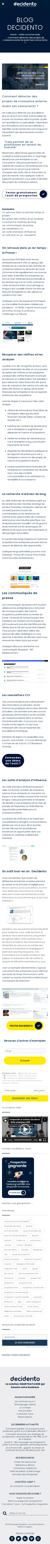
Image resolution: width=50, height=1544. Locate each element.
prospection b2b (25, 1283)
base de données (11, 1231)
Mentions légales (25, 1527)
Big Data (35, 1235)
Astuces (29, 1226)
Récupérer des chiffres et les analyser (22, 218)
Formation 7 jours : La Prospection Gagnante (25, 1504)
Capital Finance (34, 307)
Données (25, 1250)
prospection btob (11, 1288)
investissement (22, 1080)
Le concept (25, 1407)
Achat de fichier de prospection (17, 1221)
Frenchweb (39, 554)
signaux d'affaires (10, 1083)
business (8, 1240)
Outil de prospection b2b (28, 1273)
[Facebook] (12, 1538)
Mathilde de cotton (29, 1073)
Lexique (35, 1269)
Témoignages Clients (25, 1404)
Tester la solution (25, 1498)
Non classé (8, 1273)
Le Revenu (29, 310)
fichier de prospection (21, 1254)
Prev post (10, 1090)
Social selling (32, 1306)
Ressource (8, 1302)
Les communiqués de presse (17, 225)
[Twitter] (18, 1538)
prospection (36, 1080)
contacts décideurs (24, 1245)
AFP (31, 649)
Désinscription (25, 1417)
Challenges (8, 314)
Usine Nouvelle (10, 558)
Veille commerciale (29, 34)
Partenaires (9, 1278)
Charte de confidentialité (35, 1347)
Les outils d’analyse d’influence (19, 231)
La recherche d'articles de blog (19, 222)
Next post (40, 1090)
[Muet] (40, 1140)
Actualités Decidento (12, 1226)
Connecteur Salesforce (25, 1468)
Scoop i (18, 310)
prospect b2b (35, 1278)
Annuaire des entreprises (25, 1474)
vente (6, 1316)
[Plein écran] (44, 1140)
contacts (7, 1245)
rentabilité (38, 1297)
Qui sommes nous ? (25, 1401)
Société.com (9, 366)
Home (13, 34)
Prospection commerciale (33, 1288)
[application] (25, 1129)
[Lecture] (5, 1140)
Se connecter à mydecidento (25, 1486)
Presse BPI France (23, 554)
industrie (10, 1078)
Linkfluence (23, 818)
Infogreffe (26, 366)
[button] (25, 1129)
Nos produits (25, 1410)
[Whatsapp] (38, 1538)
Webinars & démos (25, 1465)
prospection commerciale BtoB (16, 1297)
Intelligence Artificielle (25, 1264)
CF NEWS (19, 307)
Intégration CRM (10, 1269)
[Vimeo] (31, 1538)
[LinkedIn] (25, 1538)
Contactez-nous (25, 1413)
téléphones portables (12, 1311)
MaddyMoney (26, 558)
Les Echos (7, 310)
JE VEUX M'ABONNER (25, 1342)
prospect (22, 1278)
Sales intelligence (33, 1302)
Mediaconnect (10, 652)
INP (18, 366)
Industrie (7, 1264)
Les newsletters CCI (12, 228)
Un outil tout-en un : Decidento (19, 235)
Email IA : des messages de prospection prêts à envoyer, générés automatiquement (25, 1443)
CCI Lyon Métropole (35, 740)
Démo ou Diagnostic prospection (25, 1501)
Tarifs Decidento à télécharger (25, 1471)
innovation (20, 1078)
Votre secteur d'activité (22, 1316)
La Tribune (21, 314)
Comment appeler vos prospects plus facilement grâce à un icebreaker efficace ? (25, 1429)
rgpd (19, 1302)
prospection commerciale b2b (16, 1292)
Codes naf (20, 1240)
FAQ (5, 1254)
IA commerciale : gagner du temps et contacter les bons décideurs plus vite (25, 1449)
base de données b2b (32, 1231)
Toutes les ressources (25, 1462)
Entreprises (38, 1250)
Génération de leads (32, 1259)
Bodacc (37, 366)
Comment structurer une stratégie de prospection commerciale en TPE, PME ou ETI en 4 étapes (25, 1436)
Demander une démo (25, 1098)
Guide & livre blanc (12, 1259)
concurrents (11, 1075)
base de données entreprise (15, 1235)
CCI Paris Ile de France (14, 743)
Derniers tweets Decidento (16, 1354)
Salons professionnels (13, 1306)
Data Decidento (10, 1250)
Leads (24, 1269)
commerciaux (35, 1240)
